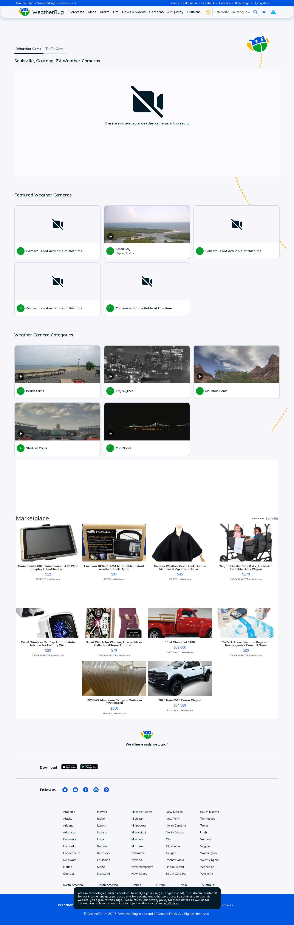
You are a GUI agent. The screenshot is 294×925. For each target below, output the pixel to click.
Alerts (105, 12)
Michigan (138, 819)
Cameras (156, 12)
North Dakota (175, 832)
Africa (137, 885)
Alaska (68, 819)
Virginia (205, 846)
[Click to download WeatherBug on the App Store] (69, 767)
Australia (208, 885)
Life (116, 12)
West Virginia (209, 860)
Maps (92, 12)
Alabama (69, 812)
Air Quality (175, 12)
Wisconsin (207, 867)
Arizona (68, 826)
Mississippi (139, 832)
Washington (208, 853)
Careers (224, 3)
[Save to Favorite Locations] (208, 12)
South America (108, 885)
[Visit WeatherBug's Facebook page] (85, 789)
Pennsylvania (175, 860)
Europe (161, 885)
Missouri (137, 839)
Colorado (69, 846)
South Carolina (176, 874)
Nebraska (138, 853)
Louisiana (103, 860)
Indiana (102, 832)
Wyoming (206, 874)
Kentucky (103, 853)
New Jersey (139, 874)
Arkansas (69, 832)
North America (73, 885)
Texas (204, 826)
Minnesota (139, 826)
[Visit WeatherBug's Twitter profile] (65, 789)
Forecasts (76, 12)
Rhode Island (175, 867)
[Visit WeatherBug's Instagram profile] (96, 789)
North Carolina (176, 826)
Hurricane (194, 12)
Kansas (102, 846)
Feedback (208, 3)
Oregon (171, 853)
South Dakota (209, 812)
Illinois (101, 826)
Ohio (169, 839)
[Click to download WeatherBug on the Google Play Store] (89, 767)
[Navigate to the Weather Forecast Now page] (41, 12)
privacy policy (158, 900)
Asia (184, 885)
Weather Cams (29, 48)
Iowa (100, 839)
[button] (216, 893)
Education (190, 3)
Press (175, 3)
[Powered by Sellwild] (272, 518)
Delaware (70, 860)
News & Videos (134, 12)
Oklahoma (173, 846)
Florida (67, 867)
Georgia (68, 874)
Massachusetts (142, 812)
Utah (203, 832)
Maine (101, 867)
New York (172, 819)
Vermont (206, 839)
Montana (138, 846)
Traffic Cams (54, 48)
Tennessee (207, 819)
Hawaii (102, 812)
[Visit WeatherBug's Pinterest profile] (106, 789)
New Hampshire (142, 867)
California (69, 839)
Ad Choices (171, 903)
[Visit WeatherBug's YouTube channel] (75, 789)
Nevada (137, 860)
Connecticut (71, 853)
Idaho (101, 819)
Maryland (103, 874)
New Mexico (174, 812)
